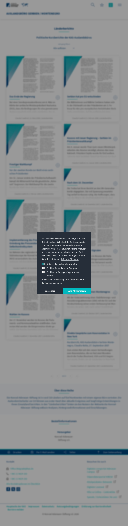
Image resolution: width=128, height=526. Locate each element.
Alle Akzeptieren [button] (77, 290)
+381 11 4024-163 (18, 473)
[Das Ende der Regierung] (34, 88)
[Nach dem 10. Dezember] (91, 188)
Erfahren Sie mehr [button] (69, 259)
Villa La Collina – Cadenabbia (101, 492)
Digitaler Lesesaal (96, 487)
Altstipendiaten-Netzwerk (99, 482)
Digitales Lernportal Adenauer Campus (101, 470)
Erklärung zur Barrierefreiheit (96, 506)
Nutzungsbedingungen (68, 506)
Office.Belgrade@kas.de (21, 468)
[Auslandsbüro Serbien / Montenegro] (25, 4)
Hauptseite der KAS (16, 506)
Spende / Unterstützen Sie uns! (102, 497)
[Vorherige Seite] (57, 376)
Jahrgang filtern (64, 44)
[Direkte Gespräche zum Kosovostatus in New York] (91, 344)
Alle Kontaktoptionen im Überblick (23, 483)
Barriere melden (16, 509)
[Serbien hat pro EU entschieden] (91, 88)
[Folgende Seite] (70, 376)
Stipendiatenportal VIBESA (100, 476)
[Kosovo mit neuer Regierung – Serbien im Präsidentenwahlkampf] (91, 145)
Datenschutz (48, 506)
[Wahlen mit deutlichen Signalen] (91, 242)
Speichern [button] (50, 290)
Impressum (33, 506)
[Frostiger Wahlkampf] (34, 160)
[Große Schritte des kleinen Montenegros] (91, 297)
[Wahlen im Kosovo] (34, 306)
